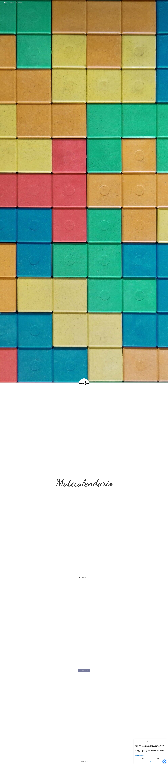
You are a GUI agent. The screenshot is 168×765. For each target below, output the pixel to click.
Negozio (5, 2)
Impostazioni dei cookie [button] (150, 761)
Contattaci (19, 2)
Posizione (11, 2)
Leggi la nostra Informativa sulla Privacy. (143, 754)
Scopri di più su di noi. (139, 755)
